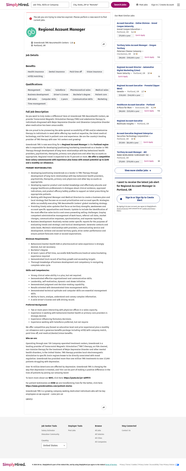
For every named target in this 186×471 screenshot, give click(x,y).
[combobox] (50, 5)
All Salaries (99, 434)
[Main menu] (178, 4)
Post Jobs (143, 5)
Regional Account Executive (130, 121)
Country (45, 440)
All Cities (98, 438)
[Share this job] (103, 44)
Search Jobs (120, 4)
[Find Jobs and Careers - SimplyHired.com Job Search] (17, 5)
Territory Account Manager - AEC (132, 152)
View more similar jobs (136, 170)
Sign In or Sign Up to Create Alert (140, 199)
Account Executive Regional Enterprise (135, 133)
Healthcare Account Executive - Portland (136, 104)
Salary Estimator (48, 430)
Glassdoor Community (50, 434)
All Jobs (98, 430)
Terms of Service (122, 209)
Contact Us (126, 430)
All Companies (101, 442)
